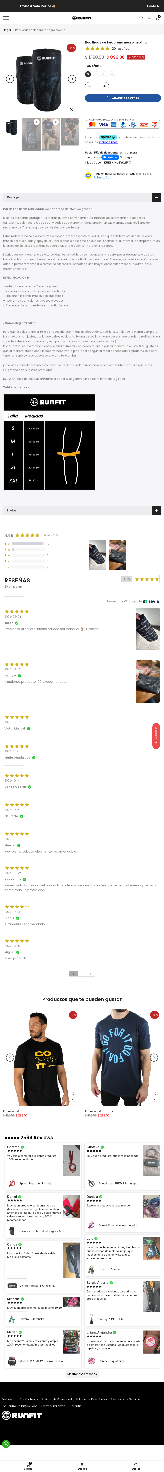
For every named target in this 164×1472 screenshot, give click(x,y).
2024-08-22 (12, 873)
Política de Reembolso (91, 1399)
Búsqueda (8, 1399)
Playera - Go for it (16, 1111)
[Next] (72, 79)
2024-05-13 (12, 912)
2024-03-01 (12, 669)
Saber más (101, 177)
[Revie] (151, 601)
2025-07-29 (12, 810)
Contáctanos (28, 1399)
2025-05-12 (12, 839)
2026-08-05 (12, 722)
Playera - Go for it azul (101, 1111)
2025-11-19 (11, 751)
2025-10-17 (11, 781)
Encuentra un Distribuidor (19, 1406)
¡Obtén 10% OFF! (156, 736)
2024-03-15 (12, 946)
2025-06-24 (12, 617)
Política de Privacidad (57, 1399)
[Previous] (10, 79)
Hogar (7, 30)
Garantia (75, 1406)
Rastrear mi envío (53, 1406)
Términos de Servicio (125, 1399)
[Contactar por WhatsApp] (6, 1444)
